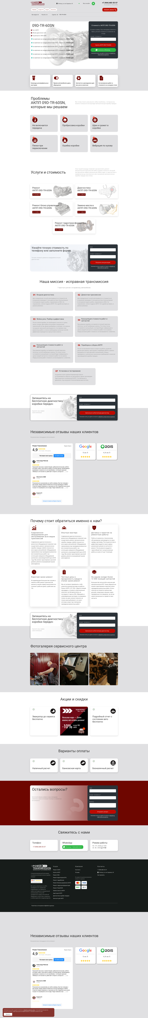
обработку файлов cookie (29, 1010)
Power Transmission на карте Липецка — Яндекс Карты (52, 504)
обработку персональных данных (106, 54)
